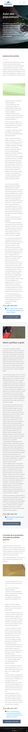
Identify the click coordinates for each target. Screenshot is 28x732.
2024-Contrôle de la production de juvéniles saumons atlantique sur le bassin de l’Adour (15, 714)
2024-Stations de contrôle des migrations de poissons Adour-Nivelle (15, 310)
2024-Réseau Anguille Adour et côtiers (15, 518)
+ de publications (12, 317)
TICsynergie (13, 728)
